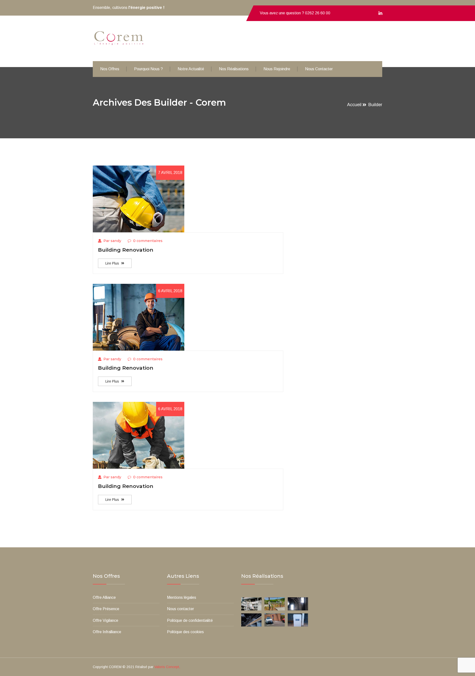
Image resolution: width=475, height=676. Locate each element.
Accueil (354, 104)
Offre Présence (106, 609)
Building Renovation (125, 250)
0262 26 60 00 (317, 13)
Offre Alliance (104, 597)
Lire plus (112, 263)
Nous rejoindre (276, 69)
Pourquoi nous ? (148, 69)
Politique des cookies (185, 632)
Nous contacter (319, 69)
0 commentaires (148, 241)
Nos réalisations (234, 69)
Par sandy (112, 241)
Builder (375, 104)
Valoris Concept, (167, 667)
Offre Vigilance (105, 620)
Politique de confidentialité (190, 620)
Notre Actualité (191, 69)
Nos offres (109, 69)
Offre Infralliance (107, 632)
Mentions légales (181, 597)
